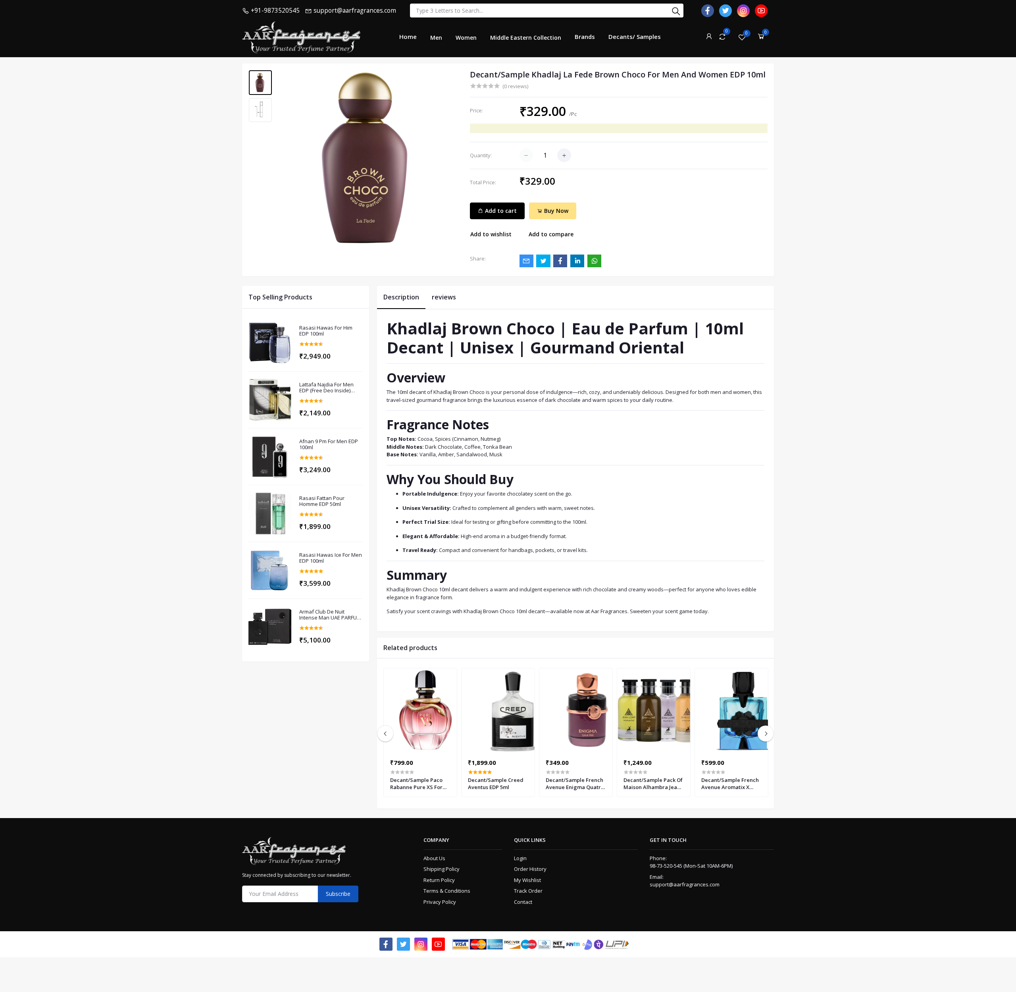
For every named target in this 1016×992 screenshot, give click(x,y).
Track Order (528, 890)
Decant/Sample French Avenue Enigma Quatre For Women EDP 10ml (575, 783)
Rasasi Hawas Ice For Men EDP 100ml (330, 558)
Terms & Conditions (446, 890)
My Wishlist (527, 880)
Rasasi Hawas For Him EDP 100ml (325, 331)
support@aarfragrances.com (685, 884)
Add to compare (551, 234)
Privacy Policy (439, 901)
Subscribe (338, 893)
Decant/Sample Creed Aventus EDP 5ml (495, 783)
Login (520, 858)
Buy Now (555, 210)
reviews (444, 297)
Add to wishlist (491, 234)
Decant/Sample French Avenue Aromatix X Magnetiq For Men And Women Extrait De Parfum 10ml (730, 783)
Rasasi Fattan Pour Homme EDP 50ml (321, 501)
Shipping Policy (441, 868)
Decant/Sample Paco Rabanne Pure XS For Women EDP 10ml (416, 783)
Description (401, 297)
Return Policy (439, 880)
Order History (530, 868)
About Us (434, 858)
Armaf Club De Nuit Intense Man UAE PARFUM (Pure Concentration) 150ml (330, 615)
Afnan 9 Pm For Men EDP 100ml (328, 444)
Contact (523, 901)
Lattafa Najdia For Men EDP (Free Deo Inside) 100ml (326, 388)
